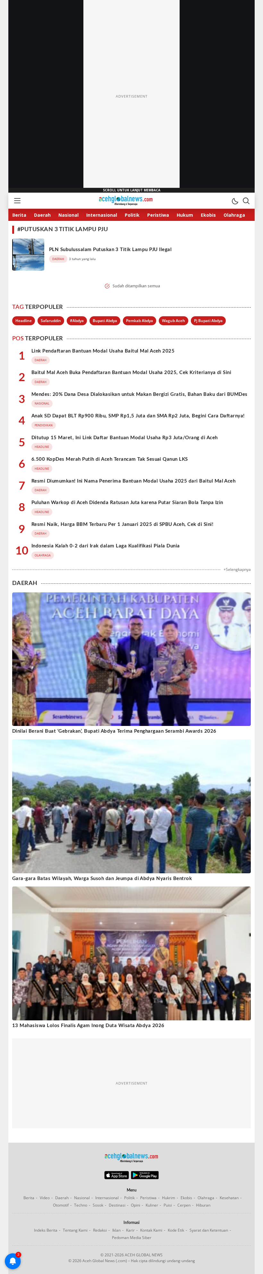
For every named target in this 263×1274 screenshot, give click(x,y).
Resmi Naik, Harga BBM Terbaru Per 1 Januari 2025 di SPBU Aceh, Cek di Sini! (122, 524)
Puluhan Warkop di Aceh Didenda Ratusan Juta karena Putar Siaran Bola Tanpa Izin (127, 502)
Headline (23, 320)
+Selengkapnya (237, 569)
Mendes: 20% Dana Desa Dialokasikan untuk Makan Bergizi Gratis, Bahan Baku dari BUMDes (139, 394)
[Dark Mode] (235, 200)
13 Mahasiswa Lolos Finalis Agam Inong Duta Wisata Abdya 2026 (88, 1025)
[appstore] (116, 1178)
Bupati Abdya (105, 320)
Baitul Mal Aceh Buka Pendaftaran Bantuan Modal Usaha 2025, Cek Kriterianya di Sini (131, 372)
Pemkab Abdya (139, 320)
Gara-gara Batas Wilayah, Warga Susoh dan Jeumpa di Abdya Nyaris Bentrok (102, 878)
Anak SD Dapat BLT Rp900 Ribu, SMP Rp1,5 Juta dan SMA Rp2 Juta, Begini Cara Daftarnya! (138, 416)
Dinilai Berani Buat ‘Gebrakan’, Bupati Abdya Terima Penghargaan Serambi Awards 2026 (114, 731)
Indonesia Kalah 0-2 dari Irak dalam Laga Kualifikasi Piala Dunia (105, 546)
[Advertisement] (131, 96)
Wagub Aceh (173, 320)
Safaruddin (51, 320)
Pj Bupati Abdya (208, 320)
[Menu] (17, 200)
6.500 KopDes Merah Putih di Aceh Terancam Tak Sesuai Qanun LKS (109, 459)
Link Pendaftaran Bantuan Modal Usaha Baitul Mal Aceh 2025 (102, 351)
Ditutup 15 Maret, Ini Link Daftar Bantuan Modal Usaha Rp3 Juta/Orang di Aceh (124, 437)
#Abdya (77, 320)
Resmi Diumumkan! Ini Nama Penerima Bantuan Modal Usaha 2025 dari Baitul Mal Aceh (133, 481)
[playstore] (145, 1178)
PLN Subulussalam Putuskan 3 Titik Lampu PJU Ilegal (110, 249)
